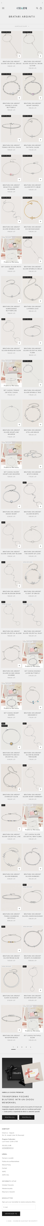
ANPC (4, 1172)
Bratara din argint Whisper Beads (11, 1036)
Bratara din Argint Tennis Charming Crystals (11, 916)
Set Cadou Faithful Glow (32, 1036)
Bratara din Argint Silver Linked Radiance (32, 915)
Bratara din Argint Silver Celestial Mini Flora (32, 350)
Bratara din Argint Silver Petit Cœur (32, 186)
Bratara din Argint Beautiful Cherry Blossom (11, 187)
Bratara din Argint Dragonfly (32, 714)
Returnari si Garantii (8, 1192)
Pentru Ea (10, 1117)
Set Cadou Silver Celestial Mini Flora (33, 835)
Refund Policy (6, 1165)
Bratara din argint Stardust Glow (11, 795)
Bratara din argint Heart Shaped (32, 104)
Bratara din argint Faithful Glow (32, 146)
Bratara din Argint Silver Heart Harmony (32, 795)
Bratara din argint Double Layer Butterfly (11, 105)
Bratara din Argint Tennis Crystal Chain (11, 146)
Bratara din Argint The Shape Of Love (32, 552)
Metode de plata (7, 1188)
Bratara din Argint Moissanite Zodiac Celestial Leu (11, 755)
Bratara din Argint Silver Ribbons (11, 875)
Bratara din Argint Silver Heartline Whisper (11, 432)
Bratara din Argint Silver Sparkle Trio (32, 391)
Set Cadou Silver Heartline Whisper (11, 473)
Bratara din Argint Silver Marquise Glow (11, 349)
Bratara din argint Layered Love (32, 307)
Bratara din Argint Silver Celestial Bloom (11, 632)
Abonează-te (11, 1214)
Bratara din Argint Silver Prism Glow (11, 957)
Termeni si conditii (7, 1158)
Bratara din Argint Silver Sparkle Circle (32, 268)
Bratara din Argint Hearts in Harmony (32, 957)
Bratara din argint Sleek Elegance (11, 997)
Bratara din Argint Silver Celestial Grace (11, 62)
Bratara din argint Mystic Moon (32, 473)
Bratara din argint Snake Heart (11, 513)
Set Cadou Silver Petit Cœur (11, 268)
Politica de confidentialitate (10, 1161)
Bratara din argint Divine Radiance (32, 228)
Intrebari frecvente (8, 1185)
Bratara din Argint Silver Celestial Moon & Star (32, 63)
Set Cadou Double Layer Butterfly (33, 672)
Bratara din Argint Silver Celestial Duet (32, 632)
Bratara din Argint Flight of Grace (32, 592)
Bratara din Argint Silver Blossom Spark (11, 592)
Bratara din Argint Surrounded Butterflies (11, 308)
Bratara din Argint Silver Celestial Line (11, 835)
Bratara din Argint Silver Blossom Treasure (32, 755)
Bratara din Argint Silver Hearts (32, 513)
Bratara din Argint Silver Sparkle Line (11, 228)
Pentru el (26, 1117)
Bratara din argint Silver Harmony (32, 875)
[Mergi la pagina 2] (30, 1047)
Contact (4, 1168)
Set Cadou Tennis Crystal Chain (11, 391)
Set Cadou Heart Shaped (11, 714)
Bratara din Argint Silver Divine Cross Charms (11, 673)
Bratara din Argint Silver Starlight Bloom (11, 552)
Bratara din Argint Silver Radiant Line (32, 997)
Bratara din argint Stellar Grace (32, 431)
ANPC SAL (5, 1175)
